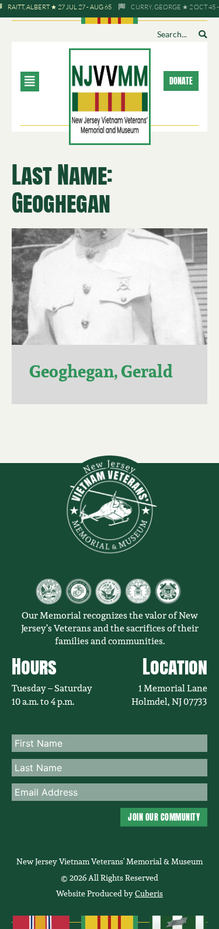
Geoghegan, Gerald (101, 371)
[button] (42, 81)
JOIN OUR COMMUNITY (164, 817)
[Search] (202, 34)
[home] (110, 95)
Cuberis (149, 893)
